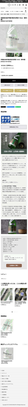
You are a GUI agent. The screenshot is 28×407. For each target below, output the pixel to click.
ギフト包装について (7, 90)
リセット (25, 344)
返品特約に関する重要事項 (7, 75)
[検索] (25, 8)
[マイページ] (26, 5)
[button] (25, 11)
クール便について (21, 90)
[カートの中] (23, 5)
